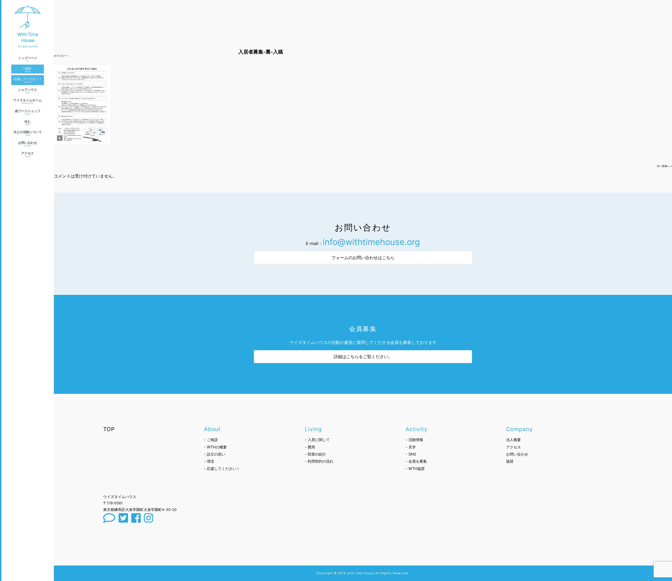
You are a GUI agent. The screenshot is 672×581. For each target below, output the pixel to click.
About (212, 429)
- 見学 (411, 447)
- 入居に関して (317, 439)
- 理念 (209, 461)
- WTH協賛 (415, 468)
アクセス (513, 447)
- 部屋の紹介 (315, 454)
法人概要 (513, 439)
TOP (109, 429)
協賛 (509, 461)
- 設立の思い (214, 454)
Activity (417, 429)
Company (519, 429)
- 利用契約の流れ (319, 461)
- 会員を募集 (416, 461)
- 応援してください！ (222, 468)
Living (313, 429)
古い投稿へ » (664, 166)
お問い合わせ (517, 454)
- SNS (411, 454)
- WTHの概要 (215, 447)
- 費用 (310, 447)
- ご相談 (211, 439)
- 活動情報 (414, 439)
